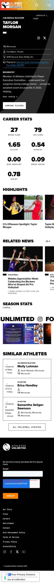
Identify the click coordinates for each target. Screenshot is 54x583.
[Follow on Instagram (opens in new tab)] (38, 38)
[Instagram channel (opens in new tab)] (4, 552)
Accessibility (9, 546)
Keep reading (9, 96)
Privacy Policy (10, 542)
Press (5, 514)
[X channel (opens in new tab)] (17, 552)
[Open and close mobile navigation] (49, 5)
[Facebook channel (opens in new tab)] (11, 552)
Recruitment (8, 523)
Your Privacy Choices (23, 574)
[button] (36, 5)
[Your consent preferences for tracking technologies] (5, 578)
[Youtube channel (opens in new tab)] (23, 552)
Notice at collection (14, 579)
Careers (6, 518)
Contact (6, 528)
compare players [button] (14, 105)
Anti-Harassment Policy (14, 532)
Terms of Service (11, 537)
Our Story (7, 509)
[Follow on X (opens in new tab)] (44, 38)
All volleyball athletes (27, 427)
